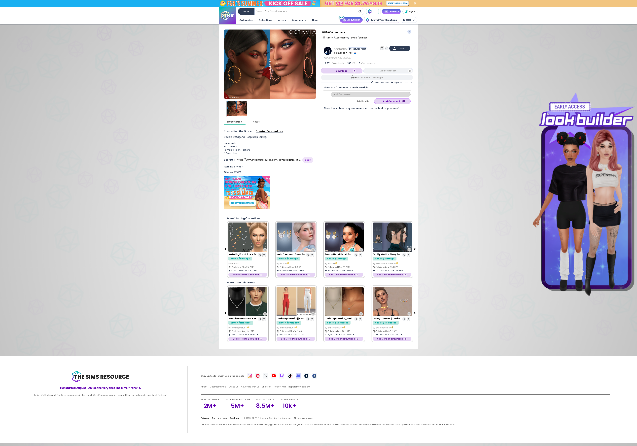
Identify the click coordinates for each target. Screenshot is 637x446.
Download (341, 70)
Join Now (394, 11)
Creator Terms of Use (269, 131)
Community (299, 20)
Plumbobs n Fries (343, 52)
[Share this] (387, 48)
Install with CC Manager (369, 77)
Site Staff (266, 386)
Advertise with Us (250, 386)
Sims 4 (329, 37)
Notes (256, 121)
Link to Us (233, 386)
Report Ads (280, 386)
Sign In (412, 11)
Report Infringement (299, 386)
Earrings (363, 37)
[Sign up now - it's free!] (247, 192)
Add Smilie (363, 101)
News (315, 20)
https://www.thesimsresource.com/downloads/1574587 (269, 159)
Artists (282, 20)
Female (353, 37)
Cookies (234, 418)
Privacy (205, 418)
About (204, 386)
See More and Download (246, 274)
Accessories (341, 37)
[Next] (415, 248)
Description (234, 121)
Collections (265, 20)
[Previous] (225, 248)
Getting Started (218, 386)
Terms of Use (219, 418)
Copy (308, 159)
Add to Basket (388, 70)
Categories (245, 20)
